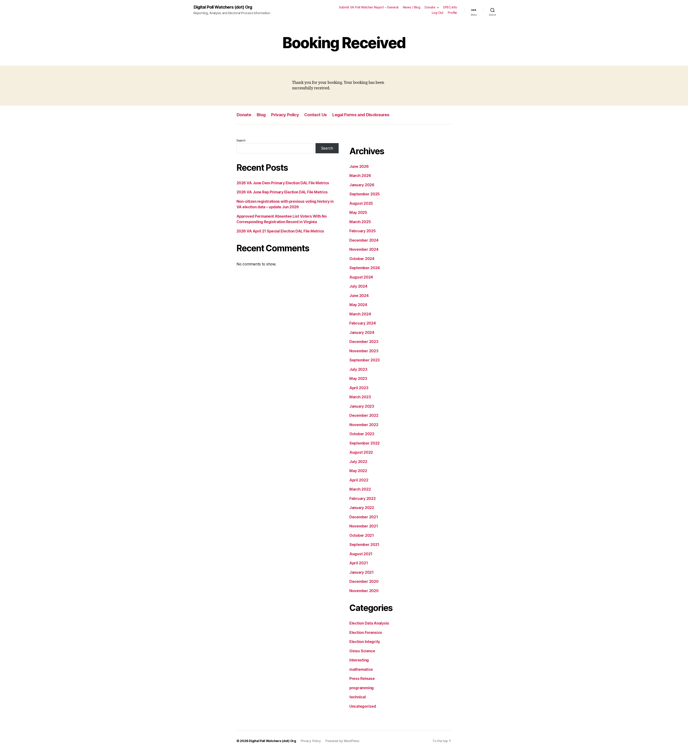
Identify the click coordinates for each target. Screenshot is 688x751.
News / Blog (411, 7)
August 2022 (361, 452)
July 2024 (358, 286)
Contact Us (315, 114)
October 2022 (361, 434)
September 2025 (364, 194)
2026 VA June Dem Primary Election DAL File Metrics (282, 183)
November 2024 (364, 249)
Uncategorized (362, 706)
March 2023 (360, 397)
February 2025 (362, 231)
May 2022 (358, 471)
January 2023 (361, 406)
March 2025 (360, 222)
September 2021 (364, 544)
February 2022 (362, 498)
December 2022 (363, 415)
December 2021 (363, 517)
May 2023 (358, 378)
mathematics (361, 669)
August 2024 (361, 277)
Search (240, 140)
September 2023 (364, 360)
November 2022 (363, 425)
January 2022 (361, 507)
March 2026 (360, 175)
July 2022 (358, 461)
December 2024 (364, 240)
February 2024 (362, 323)
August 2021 (360, 554)
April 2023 (358, 388)
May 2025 (358, 212)
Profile (452, 13)
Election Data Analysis (369, 623)
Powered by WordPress (342, 741)
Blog (261, 114)
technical (357, 697)
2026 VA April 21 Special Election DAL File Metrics (280, 231)
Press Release (362, 678)
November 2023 (363, 351)
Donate (430, 7)
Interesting (359, 660)
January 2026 (361, 185)
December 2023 (363, 341)
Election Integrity (364, 641)
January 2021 (361, 572)
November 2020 (364, 591)
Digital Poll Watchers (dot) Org (223, 7)
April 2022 (358, 480)
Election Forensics (365, 632)
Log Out (437, 13)
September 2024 (364, 268)
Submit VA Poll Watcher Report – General (368, 7)
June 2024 (359, 295)
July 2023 (358, 369)
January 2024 (361, 332)
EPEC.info (450, 7)
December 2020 (364, 581)
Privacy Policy (285, 114)
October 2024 (361, 258)
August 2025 (361, 203)
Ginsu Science (362, 651)
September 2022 (364, 443)
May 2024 (358, 305)
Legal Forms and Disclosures (360, 114)
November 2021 (363, 526)
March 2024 (360, 314)
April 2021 (358, 563)
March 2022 (360, 489)
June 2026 (359, 166)
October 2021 (361, 535)
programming (361, 688)
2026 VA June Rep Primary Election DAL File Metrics (282, 192)
